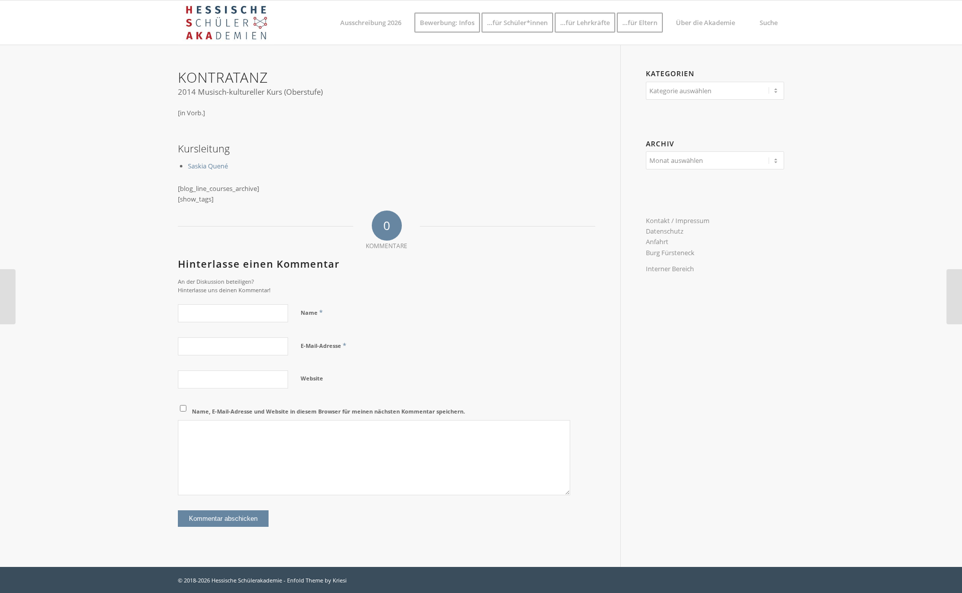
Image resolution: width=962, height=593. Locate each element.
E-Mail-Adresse (323, 345)
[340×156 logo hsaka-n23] (226, 23)
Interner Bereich (670, 268)
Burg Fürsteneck (670, 252)
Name (312, 312)
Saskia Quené (208, 165)
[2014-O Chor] (8, 296)
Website (312, 378)
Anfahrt (657, 241)
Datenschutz (664, 231)
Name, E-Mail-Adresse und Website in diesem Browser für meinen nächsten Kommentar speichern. (328, 411)
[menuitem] (371, 23)
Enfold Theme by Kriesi (317, 580)
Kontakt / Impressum (677, 220)
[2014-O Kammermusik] (954, 296)
